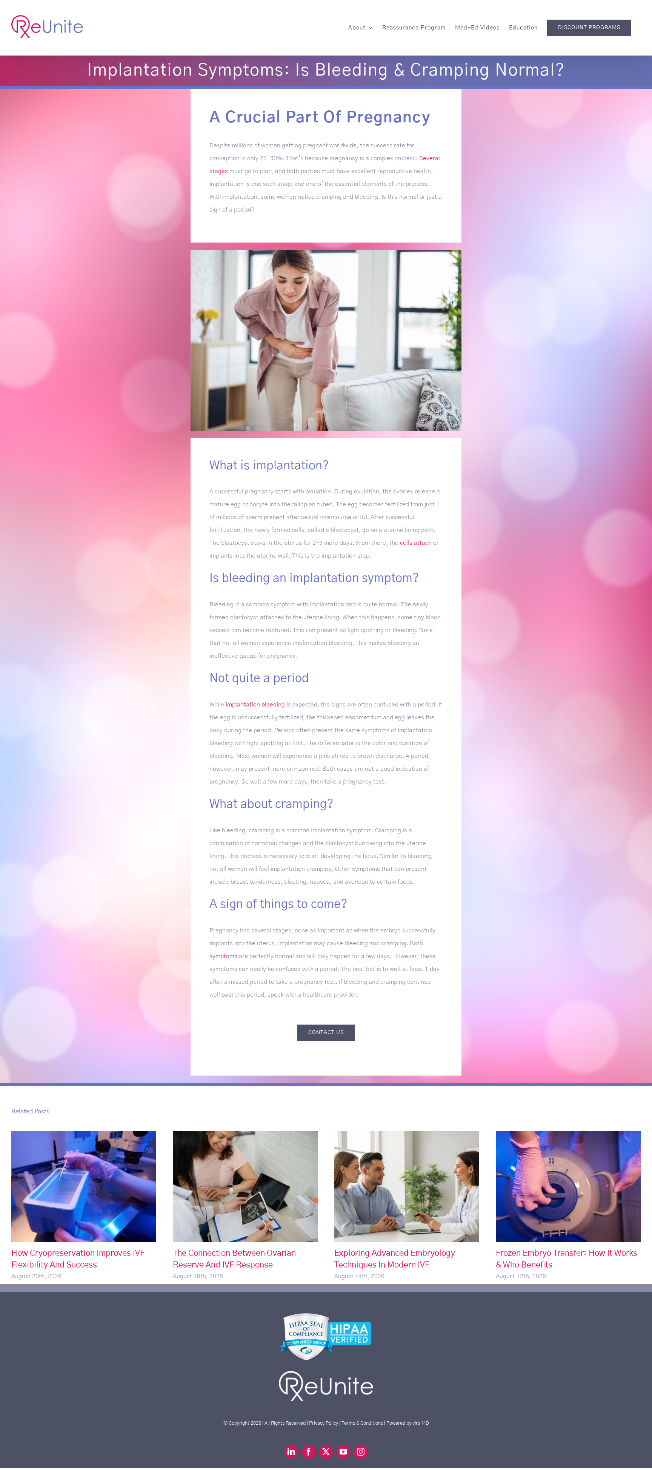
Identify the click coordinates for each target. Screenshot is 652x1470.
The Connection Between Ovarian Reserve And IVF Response (245, 1186)
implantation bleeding (255, 705)
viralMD (420, 1423)
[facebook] (308, 1452)
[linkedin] (291, 1452)
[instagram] (361, 1452)
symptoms (223, 956)
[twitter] (326, 1452)
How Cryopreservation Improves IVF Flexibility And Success (84, 1186)
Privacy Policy (323, 1423)
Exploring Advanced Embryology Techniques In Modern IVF (407, 1186)
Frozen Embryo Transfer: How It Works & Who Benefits (568, 1186)
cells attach (416, 543)
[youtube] (343, 1452)
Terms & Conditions (362, 1423)
